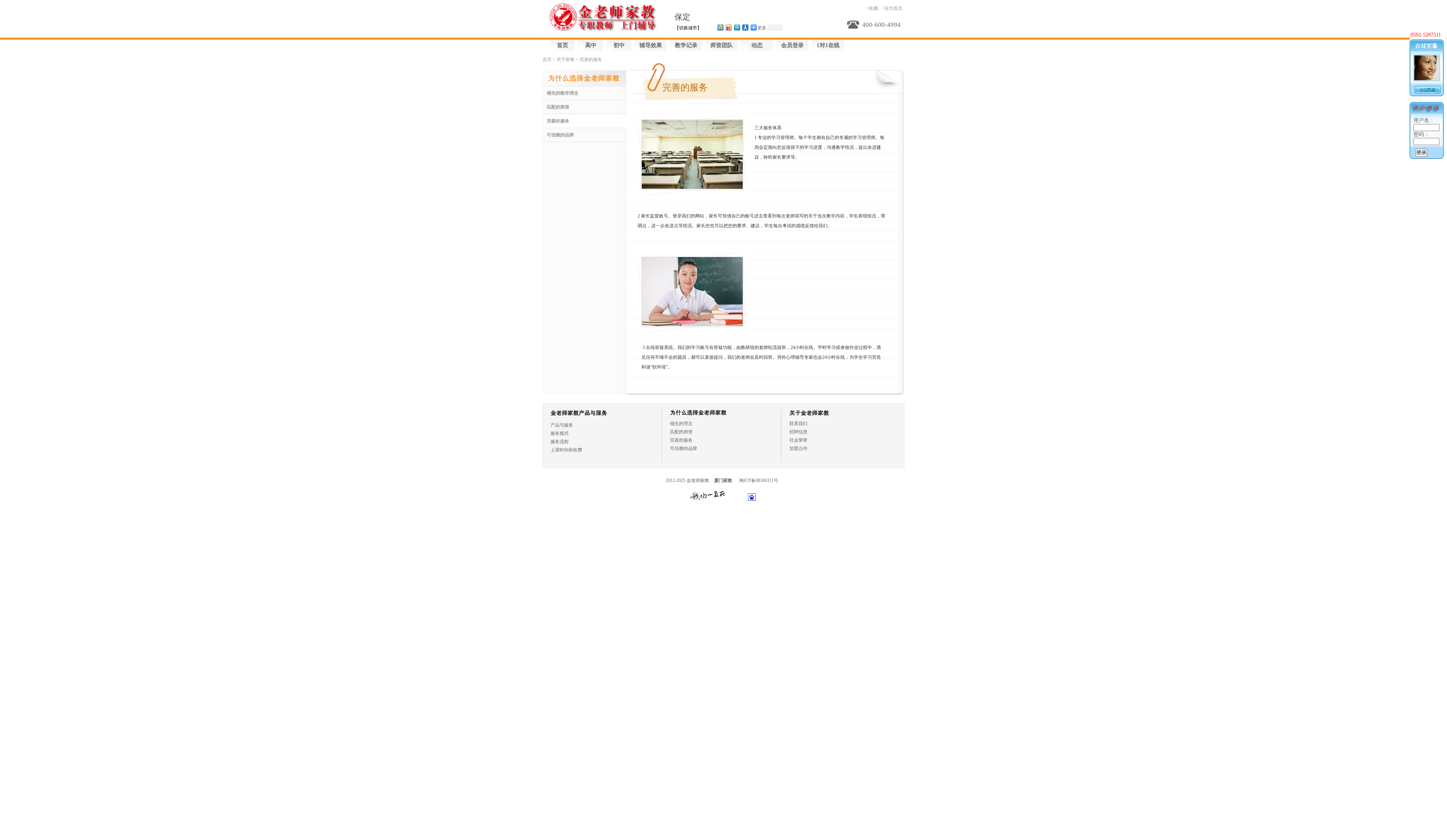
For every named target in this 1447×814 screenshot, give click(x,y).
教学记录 (686, 45)
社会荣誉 (798, 440)
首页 (562, 45)
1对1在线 (828, 45)
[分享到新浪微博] (728, 27)
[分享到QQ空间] (720, 27)
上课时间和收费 (566, 450)
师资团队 (721, 45)
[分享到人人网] (745, 27)
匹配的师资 (558, 107)
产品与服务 (562, 425)
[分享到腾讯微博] (737, 27)
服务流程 (560, 441)
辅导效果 (650, 45)
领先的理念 (681, 423)
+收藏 (872, 8)
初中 (619, 45)
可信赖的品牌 (560, 135)
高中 (591, 45)
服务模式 (560, 433)
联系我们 (798, 423)
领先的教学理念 (562, 93)
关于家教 (566, 59)
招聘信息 (798, 432)
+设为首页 (892, 8)
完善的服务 (558, 121)
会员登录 (792, 45)
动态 (757, 45)
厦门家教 (723, 480)
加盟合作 (798, 448)
